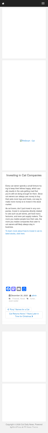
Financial (15, 298)
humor (32, 298)
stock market (13, 301)
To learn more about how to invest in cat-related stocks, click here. (23, 232)
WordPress (16, 427)
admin (34, 295)
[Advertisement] (24, 33)
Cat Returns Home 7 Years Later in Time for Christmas (24, 315)
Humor (22, 298)
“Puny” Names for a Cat (19, 309)
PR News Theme (31, 427)
